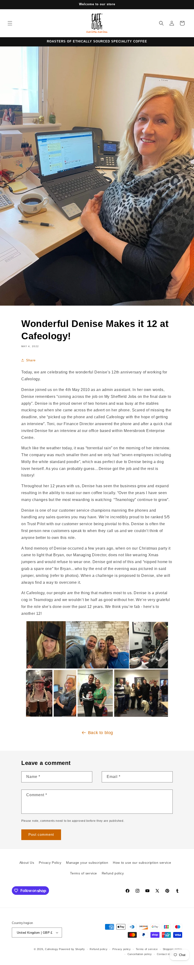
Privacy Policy (50, 862)
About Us (26, 862)
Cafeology (51, 949)
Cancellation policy (140, 954)
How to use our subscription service (142, 862)
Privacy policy (121, 949)
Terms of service (83, 873)
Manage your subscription (87, 862)
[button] (10, 23)
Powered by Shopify (72, 949)
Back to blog (100, 732)
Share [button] (31, 360)
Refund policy (113, 873)
